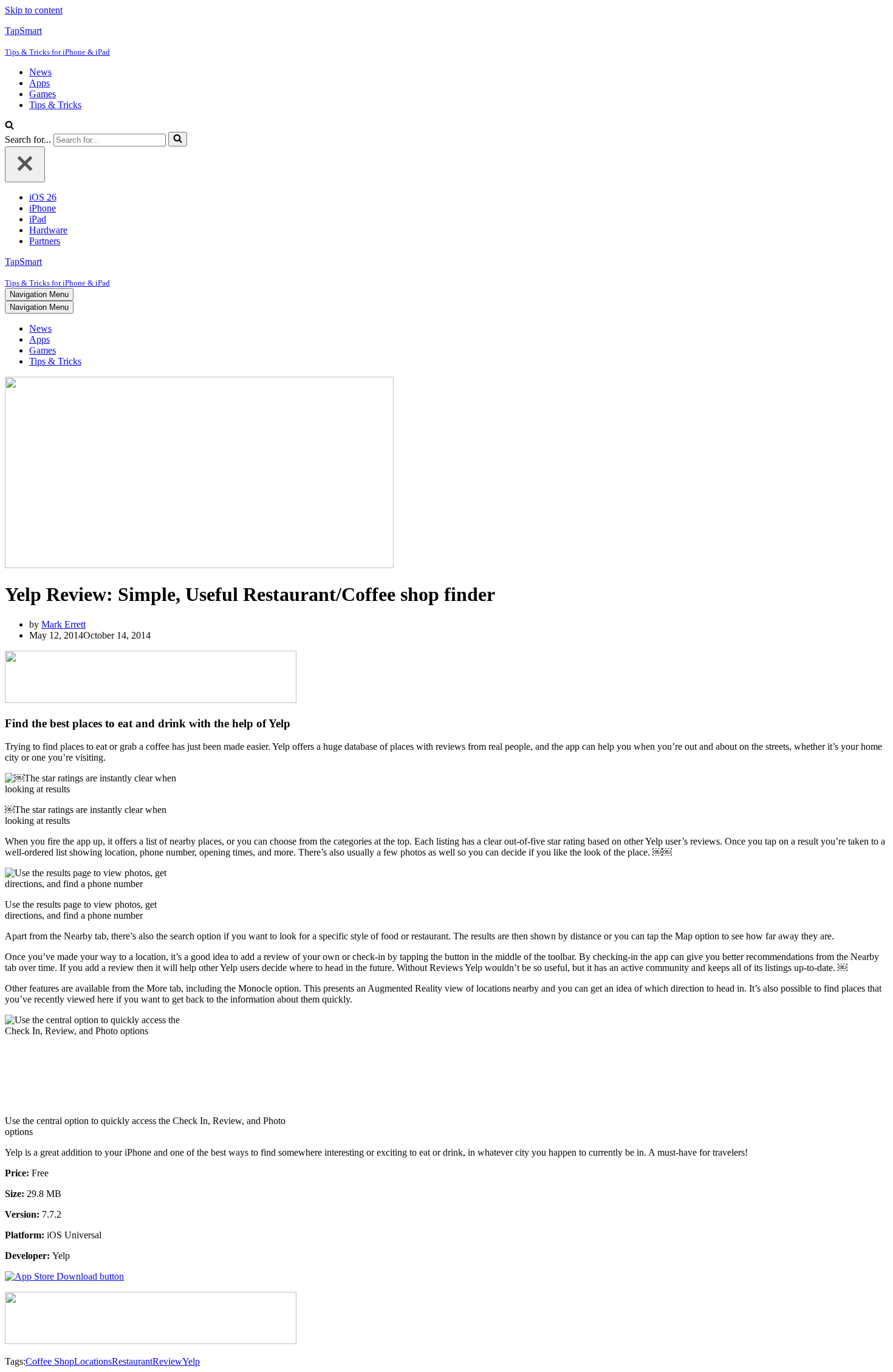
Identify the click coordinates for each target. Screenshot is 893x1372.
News (40, 72)
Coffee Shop (50, 1361)
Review (167, 1361)
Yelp (191, 1361)
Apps (39, 83)
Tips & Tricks (55, 105)
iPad (37, 219)
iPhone (42, 208)
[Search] (9, 126)
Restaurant (132, 1361)
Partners (44, 241)
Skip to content (34, 10)
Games (42, 94)
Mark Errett (63, 624)
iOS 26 (42, 197)
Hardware (48, 230)
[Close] (25, 164)
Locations (93, 1361)
